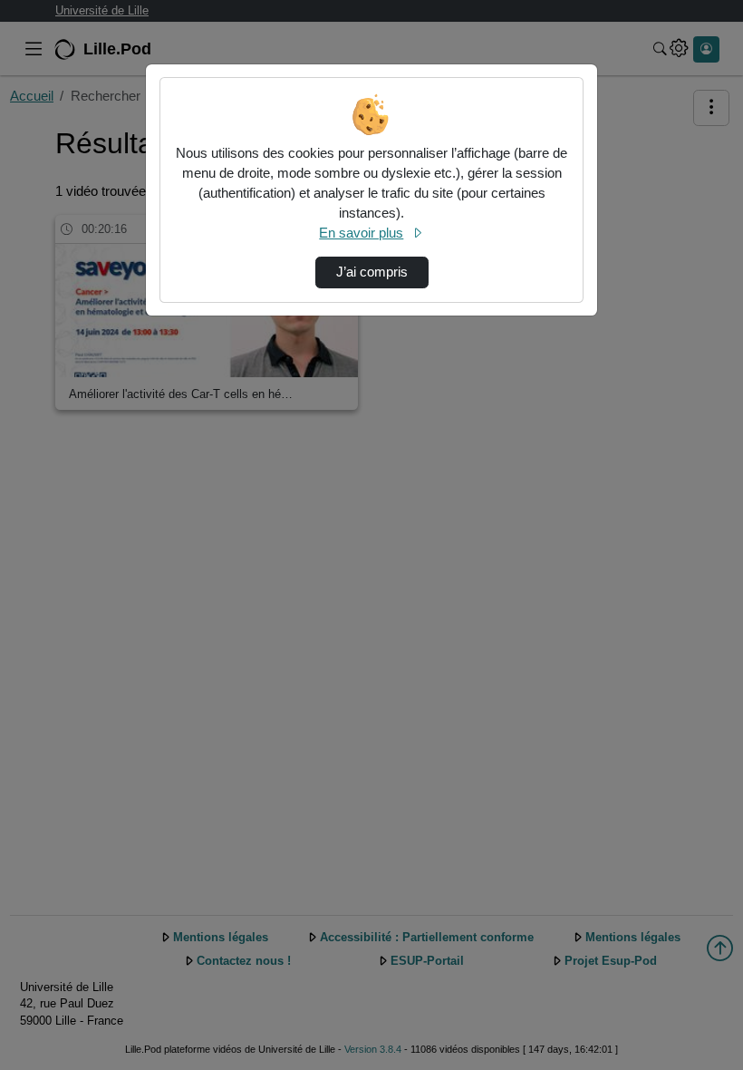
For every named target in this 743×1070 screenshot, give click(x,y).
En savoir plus (361, 233)
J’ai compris (372, 272)
